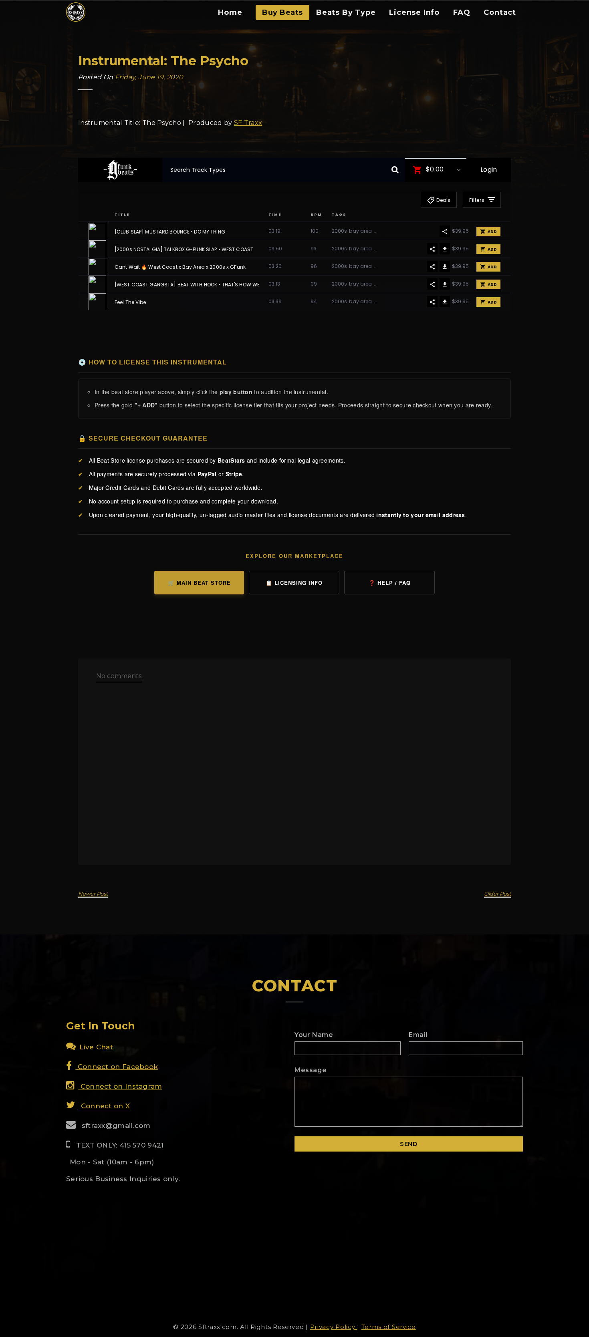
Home (230, 12)
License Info (414, 12)
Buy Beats (282, 12)
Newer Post (93, 893)
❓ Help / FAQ (390, 582)
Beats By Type (345, 12)
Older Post (497, 893)
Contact (500, 12)
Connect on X (104, 1106)
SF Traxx (248, 123)
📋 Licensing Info (294, 582)
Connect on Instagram (120, 1086)
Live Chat (96, 1047)
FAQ (461, 12)
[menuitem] (230, 15)
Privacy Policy (333, 1327)
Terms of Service (388, 1327)
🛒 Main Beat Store (199, 582)
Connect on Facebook (116, 1067)
